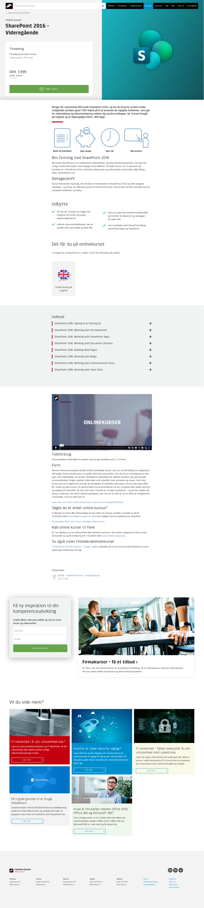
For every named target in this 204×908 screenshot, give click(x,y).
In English (192, 6)
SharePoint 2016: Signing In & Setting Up (77, 323)
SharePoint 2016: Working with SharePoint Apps (81, 337)
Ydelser (111, 6)
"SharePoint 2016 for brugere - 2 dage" (71, 546)
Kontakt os (172, 879)
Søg (103, 6)
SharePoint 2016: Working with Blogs (75, 356)
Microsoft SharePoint (19, 13)
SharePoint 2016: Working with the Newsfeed (80, 330)
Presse (145, 879)
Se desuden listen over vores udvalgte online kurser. (78, 521)
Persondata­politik (149, 884)
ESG (173, 6)
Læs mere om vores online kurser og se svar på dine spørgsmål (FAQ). (88, 502)
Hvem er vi (172, 882)
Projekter (122, 6)
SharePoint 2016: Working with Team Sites (78, 370)
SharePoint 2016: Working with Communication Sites (84, 363)
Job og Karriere (174, 887)
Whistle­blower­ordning (150, 882)
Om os (181, 6)
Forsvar (158, 6)
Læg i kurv (51, 89)
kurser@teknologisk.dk (79, 516)
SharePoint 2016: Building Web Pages (75, 350)
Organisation (173, 884)
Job (166, 6)
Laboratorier (136, 6)
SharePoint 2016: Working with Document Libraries (83, 343)
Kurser (148, 6)
